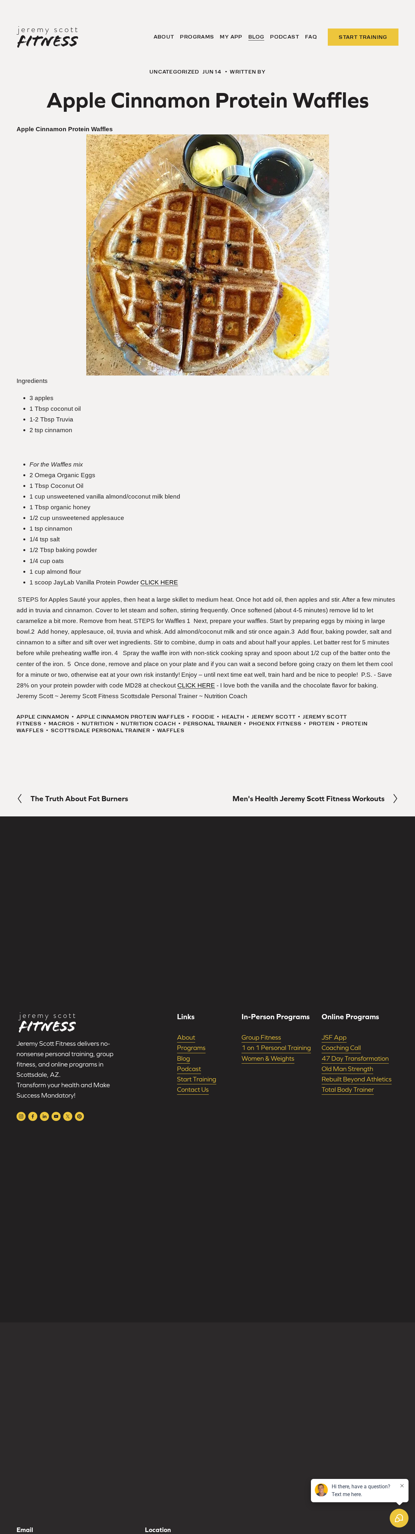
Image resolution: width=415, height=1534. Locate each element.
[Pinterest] (79, 1116)
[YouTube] (56, 1116)
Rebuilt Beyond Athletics (357, 1079)
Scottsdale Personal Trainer (100, 730)
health (233, 717)
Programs (197, 37)
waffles (170, 730)
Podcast (284, 37)
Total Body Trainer (348, 1089)
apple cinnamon (43, 717)
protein (322, 724)
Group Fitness (261, 1037)
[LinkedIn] (44, 1116)
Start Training (363, 37)
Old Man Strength (347, 1068)
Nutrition (98, 724)
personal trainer (212, 724)
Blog (256, 37)
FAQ (311, 37)
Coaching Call (341, 1047)
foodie (203, 717)
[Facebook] (32, 1116)
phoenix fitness (275, 724)
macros (62, 724)
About (164, 37)
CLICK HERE (159, 582)
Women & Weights (268, 1058)
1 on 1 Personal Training (276, 1047)
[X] (67, 1116)
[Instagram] (21, 1116)
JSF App (334, 1037)
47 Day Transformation (355, 1058)
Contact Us (193, 1089)
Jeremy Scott (274, 717)
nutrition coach (148, 724)
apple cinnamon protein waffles (131, 717)
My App (231, 37)
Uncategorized (174, 72)
